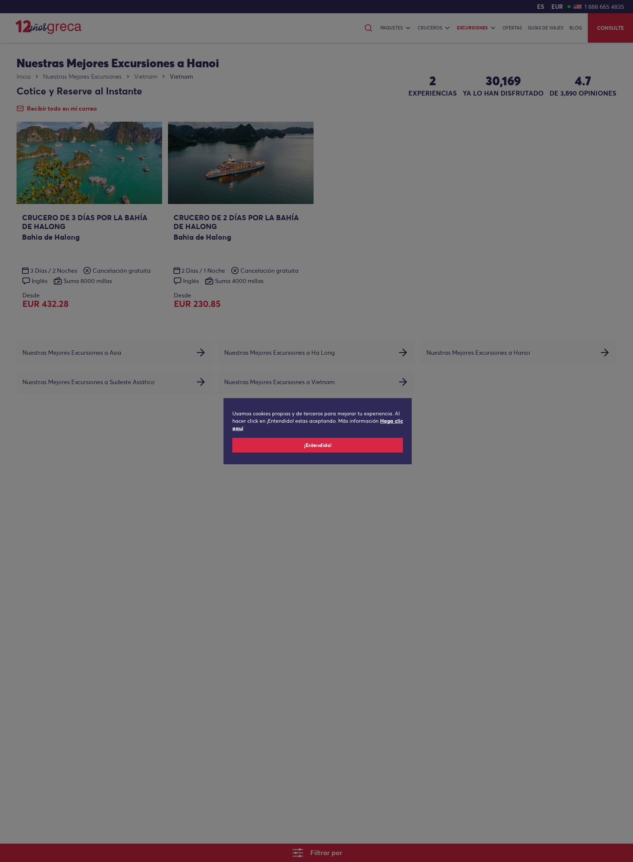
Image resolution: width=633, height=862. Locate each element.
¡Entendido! (318, 445)
